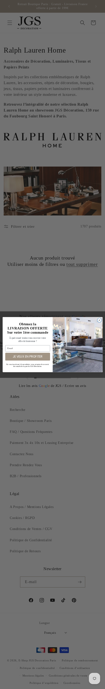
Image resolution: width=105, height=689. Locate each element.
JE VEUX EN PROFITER (27, 356)
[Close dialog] (99, 320)
